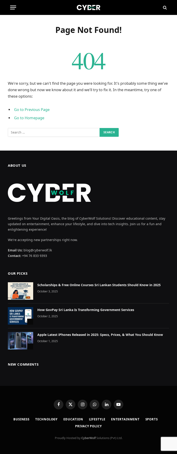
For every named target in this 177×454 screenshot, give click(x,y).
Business (21, 419)
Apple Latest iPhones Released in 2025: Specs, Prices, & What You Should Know (100, 334)
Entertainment (125, 419)
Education (73, 419)
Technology (46, 419)
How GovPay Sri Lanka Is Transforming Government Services (85, 310)
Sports (151, 419)
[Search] (164, 7)
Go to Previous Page (32, 109)
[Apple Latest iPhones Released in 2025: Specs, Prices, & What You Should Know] (20, 340)
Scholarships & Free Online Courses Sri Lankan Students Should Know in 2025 (99, 285)
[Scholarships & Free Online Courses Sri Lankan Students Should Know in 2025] (20, 291)
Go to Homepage (29, 117)
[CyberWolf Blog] (88, 7)
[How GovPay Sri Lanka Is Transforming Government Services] (20, 316)
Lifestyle (97, 419)
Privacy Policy (88, 426)
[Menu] (13, 7)
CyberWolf (88, 438)
